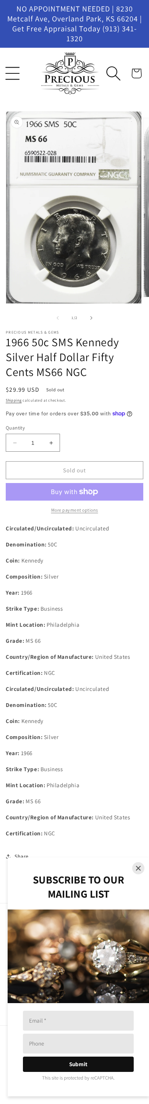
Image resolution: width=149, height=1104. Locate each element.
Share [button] (22, 856)
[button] (12, 73)
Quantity (15, 428)
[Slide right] (91, 318)
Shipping (14, 400)
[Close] (138, 868)
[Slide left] (57, 318)
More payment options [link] (74, 510)
